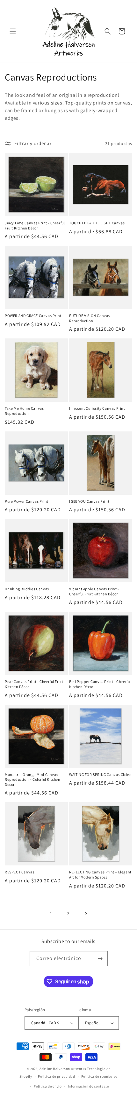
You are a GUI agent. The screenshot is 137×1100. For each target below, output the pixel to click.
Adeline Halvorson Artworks (63, 1068)
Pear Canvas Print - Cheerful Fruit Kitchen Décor (34, 684)
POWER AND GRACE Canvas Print (33, 315)
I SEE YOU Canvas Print (89, 501)
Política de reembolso (99, 1076)
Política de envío (48, 1086)
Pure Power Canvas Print (26, 501)
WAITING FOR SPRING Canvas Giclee (100, 774)
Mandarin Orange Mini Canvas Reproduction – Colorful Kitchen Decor (33, 779)
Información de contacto (88, 1086)
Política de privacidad (56, 1076)
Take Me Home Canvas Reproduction (24, 411)
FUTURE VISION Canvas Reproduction (89, 318)
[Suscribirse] (100, 958)
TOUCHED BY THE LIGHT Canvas (97, 223)
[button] (13, 31)
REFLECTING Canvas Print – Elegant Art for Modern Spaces (100, 874)
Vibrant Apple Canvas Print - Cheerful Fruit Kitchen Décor (94, 591)
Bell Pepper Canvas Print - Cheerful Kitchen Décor (100, 684)
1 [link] (51, 913)
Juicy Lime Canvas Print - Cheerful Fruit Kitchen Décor (35, 225)
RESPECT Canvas (19, 872)
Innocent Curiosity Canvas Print (97, 408)
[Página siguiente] (86, 914)
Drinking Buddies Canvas (27, 588)
